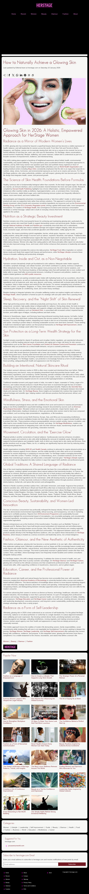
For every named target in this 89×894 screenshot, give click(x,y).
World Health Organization (69, 167)
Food (78, 827)
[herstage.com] (44, 5)
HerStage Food (55, 250)
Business (16, 830)
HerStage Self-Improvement (66, 325)
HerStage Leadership (31, 631)
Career (52, 830)
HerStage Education (23, 599)
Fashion (65, 14)
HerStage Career (40, 599)
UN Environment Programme (48, 514)
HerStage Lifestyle (64, 252)
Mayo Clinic (32, 169)
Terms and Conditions (30, 886)
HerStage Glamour (59, 561)
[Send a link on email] (29, 75)
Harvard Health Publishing (22, 189)
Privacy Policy (28, 882)
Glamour (54, 14)
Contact (26, 876)
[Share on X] (13, 75)
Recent (23, 14)
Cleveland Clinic (37, 310)
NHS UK (29, 449)
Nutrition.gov (38, 225)
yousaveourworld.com (16, 846)
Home (13, 14)
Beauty (43, 14)
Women (34, 14)
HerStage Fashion (76, 561)
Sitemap (26, 879)
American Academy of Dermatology (34, 580)
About (75, 14)
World (24, 830)
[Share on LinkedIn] (21, 75)
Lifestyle (14, 827)
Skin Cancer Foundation (32, 344)
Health (71, 827)
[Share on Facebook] (9, 75)
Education (32, 830)
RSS (25, 889)
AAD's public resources (32, 274)
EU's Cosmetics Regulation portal (33, 205)
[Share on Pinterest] (25, 75)
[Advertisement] (44, 35)
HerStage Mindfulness (64, 423)
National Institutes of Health (19, 225)
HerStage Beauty (31, 391)
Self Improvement (36, 827)
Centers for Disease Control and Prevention (60, 344)
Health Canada (40, 449)
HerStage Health (30, 207)
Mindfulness (42, 830)
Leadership (24, 827)
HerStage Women (16, 631)
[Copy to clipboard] (33, 75)
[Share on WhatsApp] (17, 75)
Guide (48, 827)
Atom (50, 872)
